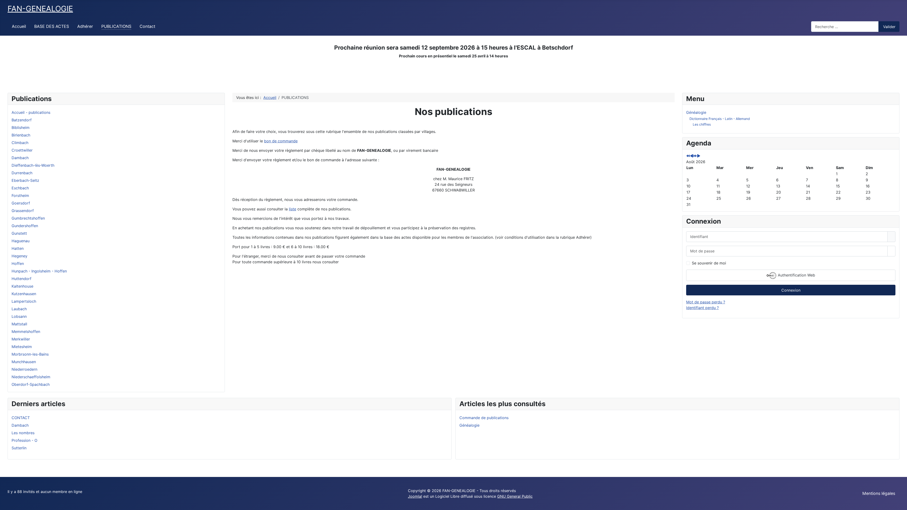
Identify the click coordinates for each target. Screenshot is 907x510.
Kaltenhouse (22, 286)
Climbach (20, 142)
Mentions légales (878, 493)
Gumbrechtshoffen (28, 218)
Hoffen (18, 263)
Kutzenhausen (24, 293)
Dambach (20, 157)
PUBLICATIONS (116, 26)
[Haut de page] (901, 504)
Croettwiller (22, 150)
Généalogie (696, 112)
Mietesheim (22, 346)
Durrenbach (22, 172)
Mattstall (19, 324)
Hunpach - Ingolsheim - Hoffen (39, 271)
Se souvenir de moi (709, 263)
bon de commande (281, 141)
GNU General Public (515, 496)
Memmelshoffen (26, 331)
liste (292, 209)
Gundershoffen (25, 225)
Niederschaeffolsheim (31, 376)
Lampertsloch (24, 301)
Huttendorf (21, 278)
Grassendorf (23, 210)
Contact (147, 26)
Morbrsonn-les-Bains (30, 354)
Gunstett (19, 233)
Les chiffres (702, 124)
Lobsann (19, 316)
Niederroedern (24, 369)
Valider (889, 26)
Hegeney (19, 256)
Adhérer (85, 26)
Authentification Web (796, 275)
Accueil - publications (31, 112)
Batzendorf (22, 120)
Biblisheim (21, 127)
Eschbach (20, 188)
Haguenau (21, 240)
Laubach (19, 308)
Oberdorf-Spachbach (31, 384)
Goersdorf (21, 203)
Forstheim (20, 195)
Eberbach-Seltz (25, 180)
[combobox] (845, 26)
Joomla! (415, 496)
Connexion (790, 290)
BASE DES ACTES (51, 26)
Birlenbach (21, 135)
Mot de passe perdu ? (705, 302)
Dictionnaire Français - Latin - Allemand (719, 119)
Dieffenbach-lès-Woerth (33, 165)
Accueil (19, 26)
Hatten (18, 248)
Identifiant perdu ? (702, 307)
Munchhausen (24, 361)
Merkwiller (21, 339)
